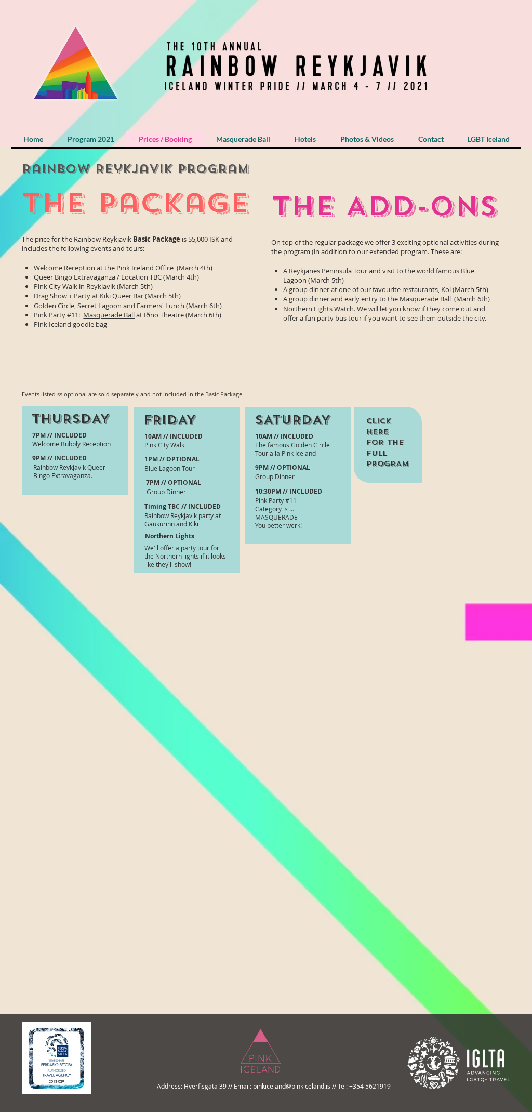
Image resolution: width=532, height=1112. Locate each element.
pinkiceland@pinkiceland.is (291, 1086)
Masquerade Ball (109, 315)
